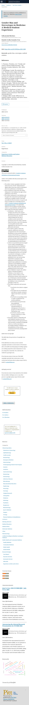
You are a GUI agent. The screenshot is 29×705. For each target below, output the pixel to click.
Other (3, 531)
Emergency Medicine (8, 460)
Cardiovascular (7, 455)
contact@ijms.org (10, 362)
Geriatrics (5, 469)
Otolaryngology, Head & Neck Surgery (12, 464)
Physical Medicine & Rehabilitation (11, 517)
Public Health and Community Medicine (12, 540)
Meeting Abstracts (6, 521)
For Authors (5, 415)
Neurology (5, 488)
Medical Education (7, 156)
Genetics (5, 467)
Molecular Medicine (7, 529)
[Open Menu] (1, 1)
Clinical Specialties (7, 448)
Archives (8, 5)
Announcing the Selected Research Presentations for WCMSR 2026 (13, 625)
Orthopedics (6, 495)
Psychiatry (5, 502)
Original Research (7, 493)
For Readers (5, 412)
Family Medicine (7, 542)
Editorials (5, 561)
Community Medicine (8, 544)
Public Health (6, 547)
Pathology (5, 500)
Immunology (6, 476)
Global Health (6, 549)
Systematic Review (7, 559)
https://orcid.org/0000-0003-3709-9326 (9, 44)
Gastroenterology (7, 471)
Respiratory (6, 505)
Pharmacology (6, 533)
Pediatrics (5, 498)
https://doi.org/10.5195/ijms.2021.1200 (15, 49)
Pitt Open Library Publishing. (9, 698)
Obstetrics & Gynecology (9, 450)
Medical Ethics (6, 526)
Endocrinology (6, 462)
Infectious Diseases (8, 479)
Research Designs (6, 552)
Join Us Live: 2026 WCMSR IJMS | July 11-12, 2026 (14, 589)
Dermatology (6, 457)
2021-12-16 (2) (5, 119)
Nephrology (6, 486)
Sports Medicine (7, 510)
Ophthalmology (7, 452)
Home (3, 5)
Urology (5, 514)
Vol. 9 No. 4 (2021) (17, 5)
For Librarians (6, 417)
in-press (6, 104)
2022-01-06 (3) (5, 117)
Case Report (6, 554)
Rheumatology (6, 507)
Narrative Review (7, 556)
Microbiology (6, 481)
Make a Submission (9, 403)
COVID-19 (4, 519)
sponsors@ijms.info (10, 433)
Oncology (5, 491)
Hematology (6, 474)
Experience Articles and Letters (11, 154)
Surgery (5, 512)
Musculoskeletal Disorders (9, 483)
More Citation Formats (8, 135)
